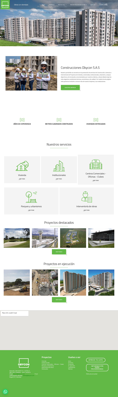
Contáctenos (103, 5)
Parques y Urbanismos (48, 366)
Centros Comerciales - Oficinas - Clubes (96, 175)
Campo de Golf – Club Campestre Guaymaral (16, 235)
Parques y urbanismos (31, 206)
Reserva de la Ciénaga (73, 280)
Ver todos (59, 252)
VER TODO (59, 179)
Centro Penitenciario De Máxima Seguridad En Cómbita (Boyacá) (45, 235)
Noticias (93, 5)
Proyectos (61, 5)
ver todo (22, 179)
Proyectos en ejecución (77, 5)
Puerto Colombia (73, 285)
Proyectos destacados (59, 222)
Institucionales (59, 175)
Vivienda (22, 175)
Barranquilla (101, 285)
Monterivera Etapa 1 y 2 (101, 280)
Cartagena (44, 284)
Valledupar (17, 285)
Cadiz (16, 280)
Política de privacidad (91, 374)
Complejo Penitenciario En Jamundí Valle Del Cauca (73, 235)
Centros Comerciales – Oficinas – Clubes (53, 364)
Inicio (43, 5)
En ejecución (16, 284)
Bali (45, 280)
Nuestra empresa (70, 87)
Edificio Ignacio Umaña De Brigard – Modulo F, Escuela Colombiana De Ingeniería (101, 235)
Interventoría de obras (86, 206)
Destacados (16, 241)
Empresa (51, 5)
